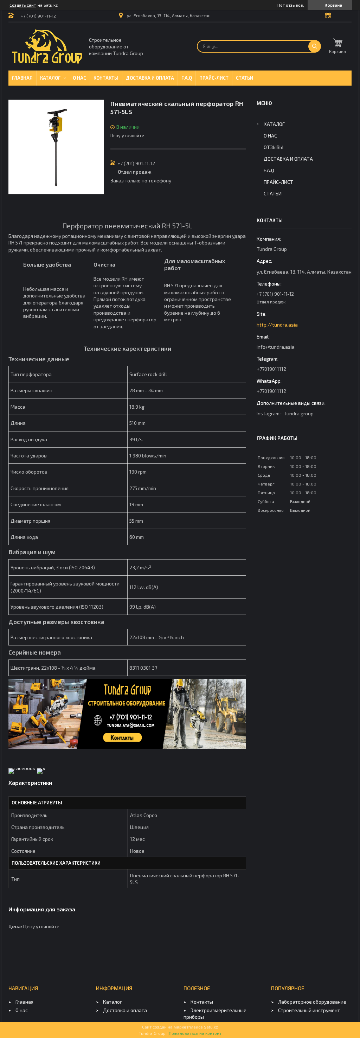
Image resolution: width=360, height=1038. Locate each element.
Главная (22, 78)
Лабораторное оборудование (312, 1002)
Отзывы (273, 147)
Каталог (50, 78)
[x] (41, 768)
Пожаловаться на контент (195, 1033)
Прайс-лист (214, 78)
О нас (79, 78)
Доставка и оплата (150, 78)
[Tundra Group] (47, 46)
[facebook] (21, 768)
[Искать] (314, 46)
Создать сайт (22, 4)
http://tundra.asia (277, 325)
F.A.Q (186, 78)
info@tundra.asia (276, 347)
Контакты (106, 78)
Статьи (244, 78)
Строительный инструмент (309, 1010)
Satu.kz (211, 1026)
